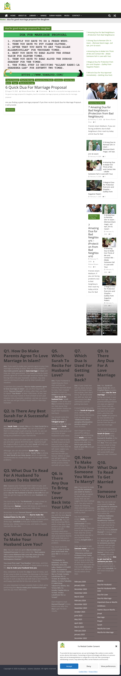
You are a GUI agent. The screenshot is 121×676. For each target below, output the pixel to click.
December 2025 (80, 589)
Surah (99, 625)
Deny (89, 666)
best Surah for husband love (59, 398)
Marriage (101, 617)
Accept (69, 666)
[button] (116, 646)
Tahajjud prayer (58, 422)
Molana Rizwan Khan (28, 91)
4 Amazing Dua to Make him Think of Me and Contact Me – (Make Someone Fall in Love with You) (100, 53)
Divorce (100, 581)
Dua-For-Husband (12, 80)
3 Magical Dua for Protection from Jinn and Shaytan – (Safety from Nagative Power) (99, 64)
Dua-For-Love (102, 594)
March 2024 (79, 597)
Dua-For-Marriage (27, 80)
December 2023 (80, 604)
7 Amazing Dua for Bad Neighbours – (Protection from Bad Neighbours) (100, 111)
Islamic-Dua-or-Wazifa (96, 103)
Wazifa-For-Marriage (27, 83)
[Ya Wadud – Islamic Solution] (6, 15)
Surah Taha (33, 450)
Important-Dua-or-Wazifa (44, 80)
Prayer (15, 83)
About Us (22, 15)
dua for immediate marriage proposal (45, 94)
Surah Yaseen (55, 15)
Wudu (66, 15)
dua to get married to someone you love (106, 559)
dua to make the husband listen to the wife (23, 516)
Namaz (43, 15)
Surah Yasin (12, 426)
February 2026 (80, 581)
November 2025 (80, 593)
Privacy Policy (93, 672)
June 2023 (78, 615)
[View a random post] (114, 15)
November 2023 (80, 608)
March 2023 (79, 627)
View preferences (108, 666)
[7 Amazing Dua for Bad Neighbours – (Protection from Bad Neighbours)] (101, 84)
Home (12, 15)
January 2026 (79, 585)
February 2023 (80, 631)
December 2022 (80, 638)
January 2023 (79, 634)
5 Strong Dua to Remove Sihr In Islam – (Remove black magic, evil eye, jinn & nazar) (99, 43)
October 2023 (79, 612)
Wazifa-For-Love (103, 628)
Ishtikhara (58, 80)
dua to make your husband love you (22, 568)
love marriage (31, 371)
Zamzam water (80, 548)
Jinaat (99, 613)
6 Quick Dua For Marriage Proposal (36, 87)
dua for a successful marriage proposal (64, 91)
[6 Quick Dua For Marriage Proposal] (43, 34)
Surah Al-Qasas (103, 433)
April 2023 (78, 623)
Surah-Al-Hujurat (87, 410)
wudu (81, 437)
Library (32, 15)
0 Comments (43, 91)
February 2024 (80, 600)
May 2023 (78, 619)
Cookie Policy (83, 672)
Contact (76, 15)
